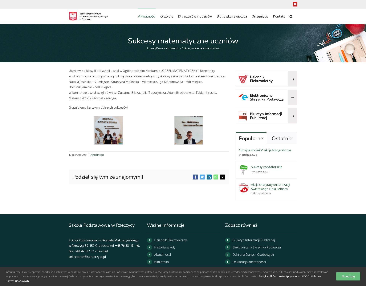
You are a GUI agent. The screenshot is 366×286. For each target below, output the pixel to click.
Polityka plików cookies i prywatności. (280, 276)
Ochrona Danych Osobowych (253, 254)
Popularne (251, 138)
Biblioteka (161, 262)
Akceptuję (348, 276)
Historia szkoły (164, 247)
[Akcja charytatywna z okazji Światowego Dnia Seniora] (244, 185)
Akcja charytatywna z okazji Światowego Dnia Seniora (270, 187)
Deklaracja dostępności (249, 262)
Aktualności (97, 154)
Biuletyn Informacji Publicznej (254, 240)
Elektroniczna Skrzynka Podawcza (257, 247)
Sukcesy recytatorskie (266, 167)
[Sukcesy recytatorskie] (244, 167)
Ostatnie (282, 138)
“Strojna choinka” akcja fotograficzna (265, 150)
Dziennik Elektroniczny (170, 240)
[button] (291, 16)
